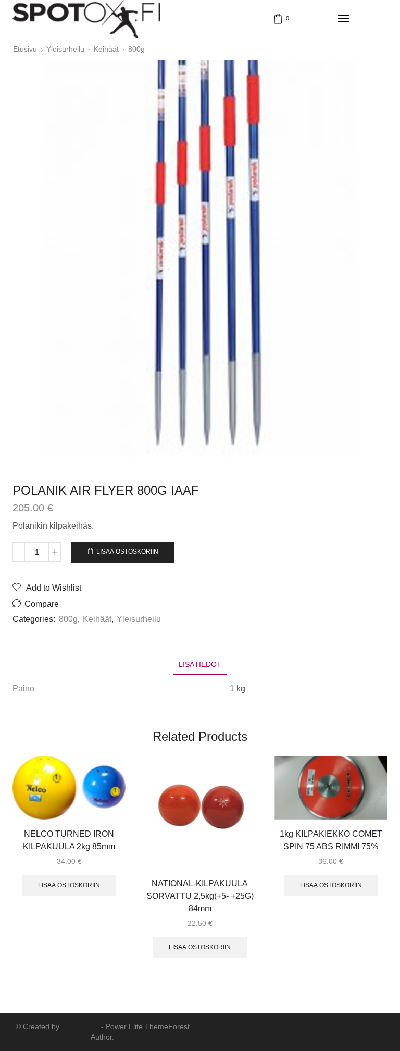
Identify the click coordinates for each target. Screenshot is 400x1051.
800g (136, 49)
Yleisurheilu (65, 49)
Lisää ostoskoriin (127, 551)
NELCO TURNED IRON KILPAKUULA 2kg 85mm (69, 840)
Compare (41, 604)
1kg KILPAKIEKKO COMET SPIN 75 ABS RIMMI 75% (331, 840)
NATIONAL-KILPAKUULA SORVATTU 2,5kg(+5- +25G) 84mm (200, 896)
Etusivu (25, 49)
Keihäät (106, 49)
